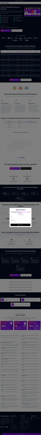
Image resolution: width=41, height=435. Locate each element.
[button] (11, 222)
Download (21, 224)
